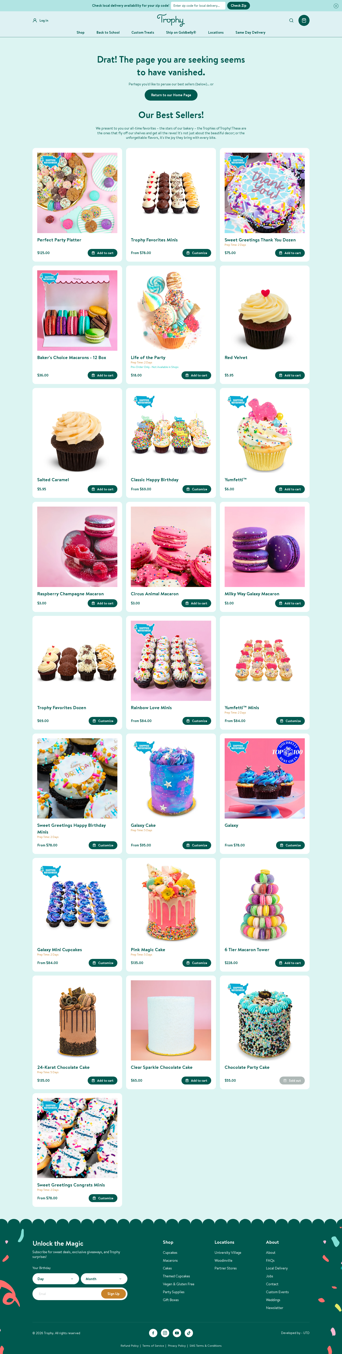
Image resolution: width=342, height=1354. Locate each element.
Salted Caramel (53, 479)
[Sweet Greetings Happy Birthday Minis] (77, 778)
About (271, 1252)
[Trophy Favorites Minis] (171, 193)
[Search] (291, 20)
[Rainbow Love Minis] (171, 661)
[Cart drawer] (304, 20)
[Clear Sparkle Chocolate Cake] (171, 1020)
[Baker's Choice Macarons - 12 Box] (77, 310)
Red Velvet (236, 357)
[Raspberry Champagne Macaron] (77, 547)
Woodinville (223, 1260)
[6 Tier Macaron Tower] (265, 903)
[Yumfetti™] (265, 433)
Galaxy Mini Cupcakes (59, 949)
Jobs (269, 1276)
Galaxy (231, 825)
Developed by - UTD (295, 1333)
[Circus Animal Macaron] (171, 547)
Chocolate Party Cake (247, 1067)
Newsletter (274, 1307)
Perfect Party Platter (59, 239)
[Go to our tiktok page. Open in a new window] (188, 1333)
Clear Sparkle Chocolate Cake (162, 1067)
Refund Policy (130, 1346)
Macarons (170, 1260)
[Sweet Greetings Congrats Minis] (77, 1138)
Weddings (273, 1299)
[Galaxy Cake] (171, 778)
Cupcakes (170, 1252)
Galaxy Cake (143, 825)
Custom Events (277, 1291)
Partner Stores (226, 1268)
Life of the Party (148, 357)
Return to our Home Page (171, 94)
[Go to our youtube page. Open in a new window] (177, 1333)
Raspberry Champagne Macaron (70, 593)
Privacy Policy (177, 1346)
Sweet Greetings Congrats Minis (71, 1184)
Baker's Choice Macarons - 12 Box (71, 357)
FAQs (270, 1260)
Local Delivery (277, 1268)
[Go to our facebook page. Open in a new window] (153, 1333)
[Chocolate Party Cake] (265, 1020)
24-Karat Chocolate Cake (63, 1067)
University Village (228, 1252)
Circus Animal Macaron (155, 593)
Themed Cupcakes (176, 1276)
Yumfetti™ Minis (242, 707)
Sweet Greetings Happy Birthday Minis (71, 828)
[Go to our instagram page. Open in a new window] (165, 1333)
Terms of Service (153, 1346)
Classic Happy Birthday (155, 479)
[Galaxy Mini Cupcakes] (77, 903)
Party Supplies (173, 1291)
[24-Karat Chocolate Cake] (77, 1020)
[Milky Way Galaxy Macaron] (265, 547)
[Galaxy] (265, 778)
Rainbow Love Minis (151, 707)
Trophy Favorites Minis (154, 239)
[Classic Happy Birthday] (171, 433)
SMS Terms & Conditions (206, 1346)
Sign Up (113, 1293)
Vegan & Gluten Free (178, 1284)
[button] (335, 6)
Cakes (167, 1268)
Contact (272, 1284)
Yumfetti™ (236, 479)
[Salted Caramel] (77, 433)
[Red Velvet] (265, 310)
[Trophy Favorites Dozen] (77, 661)
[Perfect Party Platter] (77, 193)
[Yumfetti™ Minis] (265, 661)
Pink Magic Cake (148, 949)
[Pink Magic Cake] (171, 903)
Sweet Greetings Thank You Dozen (260, 239)
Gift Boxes (171, 1299)
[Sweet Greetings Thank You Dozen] (265, 193)
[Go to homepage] (171, 20)
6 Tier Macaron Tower (247, 949)
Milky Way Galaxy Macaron (252, 593)
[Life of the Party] (171, 310)
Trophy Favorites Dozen (61, 707)
